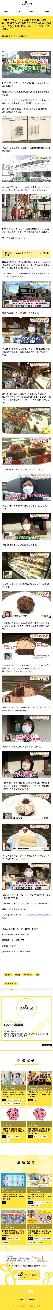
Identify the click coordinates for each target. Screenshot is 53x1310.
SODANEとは (22, 1299)
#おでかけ (28, 974)
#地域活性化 (17, 1103)
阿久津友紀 (7, 1125)
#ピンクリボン (6, 1140)
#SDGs (9, 1100)
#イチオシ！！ (10, 983)
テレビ (4, 1202)
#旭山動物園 (5, 1242)
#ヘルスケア (11, 1136)
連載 (47, 11)
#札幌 (17, 974)
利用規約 (32, 1299)
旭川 (3, 1103)
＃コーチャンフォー (39, 1202)
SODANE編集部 (21, 36)
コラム (11, 989)
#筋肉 (35, 1100)
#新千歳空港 (11, 1239)
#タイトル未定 (46, 1239)
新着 (6, 11)
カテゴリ (32, 11)
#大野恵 (38, 1205)
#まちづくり (10, 1103)
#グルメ (8, 974)
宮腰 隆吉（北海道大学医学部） (40, 1089)
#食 (37, 974)
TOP (4, 989)
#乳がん (17, 1136)
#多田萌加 (39, 1242)
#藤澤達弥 (31, 1205)
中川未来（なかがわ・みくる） (14, 1191)
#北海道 (15, 1100)
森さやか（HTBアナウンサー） (13, 1089)
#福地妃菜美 (32, 1242)
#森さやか (20, 1100)
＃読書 (47, 1202)
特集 (18, 11)
